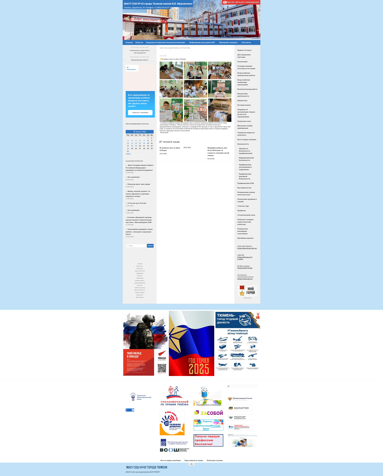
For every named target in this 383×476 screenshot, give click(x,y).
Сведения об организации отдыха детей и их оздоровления (246, 113)
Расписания (242, 62)
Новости (139, 42)
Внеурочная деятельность (243, 95)
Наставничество (244, 188)
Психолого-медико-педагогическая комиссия (245, 221)
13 (140, 143)
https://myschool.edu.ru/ (247, 248)
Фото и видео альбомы (246, 139)
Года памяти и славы (193, 460)
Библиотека (242, 100)
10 (128, 143)
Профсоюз (241, 210)
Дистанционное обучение (244, 56)
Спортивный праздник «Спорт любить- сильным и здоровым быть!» (139, 231)
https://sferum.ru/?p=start (244, 258)
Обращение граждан (228, 42)
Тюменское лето (244, 121)
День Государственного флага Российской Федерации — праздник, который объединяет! (139, 167)
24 (128, 148)
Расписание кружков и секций (247, 200)
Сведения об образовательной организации (165, 42)
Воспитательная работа (247, 89)
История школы (244, 105)
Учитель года (243, 206)
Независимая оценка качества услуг (246, 193)
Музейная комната (245, 238)
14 (144, 143)
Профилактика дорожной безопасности (245, 176)
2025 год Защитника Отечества (175, 48)
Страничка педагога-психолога (246, 134)
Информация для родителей (202, 42)
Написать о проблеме (140, 112)
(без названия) (133, 177)
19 (136, 146)
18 (132, 146)
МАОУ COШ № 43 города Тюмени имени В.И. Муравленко (158, 3)
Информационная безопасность (246, 159)
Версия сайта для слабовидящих (243, 2)
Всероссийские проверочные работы (246, 74)
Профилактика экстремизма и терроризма (245, 167)
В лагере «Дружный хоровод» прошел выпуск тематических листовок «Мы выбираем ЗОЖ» (139, 219)
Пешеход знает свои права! (138, 184)
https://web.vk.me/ (244, 268)
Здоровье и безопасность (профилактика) (245, 150)
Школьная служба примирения (244, 127)
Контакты (246, 42)
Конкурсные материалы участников (242, 231)
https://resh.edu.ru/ (245, 279)
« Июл (128, 154)
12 (136, 143)
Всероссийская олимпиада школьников (243, 82)
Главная (129, 42)
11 (132, 143)
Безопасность (243, 144)
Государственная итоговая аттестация (246, 67)
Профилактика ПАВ (245, 183)
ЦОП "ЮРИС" (155, 472)
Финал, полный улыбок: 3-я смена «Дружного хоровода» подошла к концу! (138, 193)
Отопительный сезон (246, 215)
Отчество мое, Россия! (136, 203)
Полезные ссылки (215, 460)
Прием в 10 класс (244, 50)
